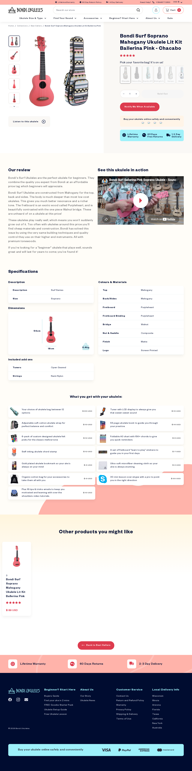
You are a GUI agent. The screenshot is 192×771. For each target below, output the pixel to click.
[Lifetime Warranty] (12, 663)
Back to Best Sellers (98, 645)
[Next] (14, 107)
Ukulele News (87, 701)
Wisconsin (158, 696)
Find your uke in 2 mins (56, 701)
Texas (155, 714)
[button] (128, 56)
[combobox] (98, 10)
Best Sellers (36, 26)
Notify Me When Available (139, 107)
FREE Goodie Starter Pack (58, 705)
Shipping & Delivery (127, 714)
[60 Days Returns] (72, 663)
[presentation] (181, 75)
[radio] (125, 75)
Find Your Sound (64, 18)
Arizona (156, 705)
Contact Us (122, 696)
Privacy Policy (123, 710)
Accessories (91, 18)
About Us (151, 18)
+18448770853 (163, 3)
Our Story (85, 696)
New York (157, 723)
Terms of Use (123, 719)
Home (11, 26)
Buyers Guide (51, 696)
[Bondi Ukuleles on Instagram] (18, 700)
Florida (156, 710)
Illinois (155, 701)
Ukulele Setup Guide (55, 710)
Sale (170, 18)
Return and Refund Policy (130, 701)
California (157, 719)
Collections (22, 26)
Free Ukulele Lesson (55, 714)
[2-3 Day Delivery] (131, 663)
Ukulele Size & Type (31, 18)
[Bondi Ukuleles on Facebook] (10, 699)
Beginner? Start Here (122, 18)
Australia (157, 728)
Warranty (121, 705)
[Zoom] (58, 71)
